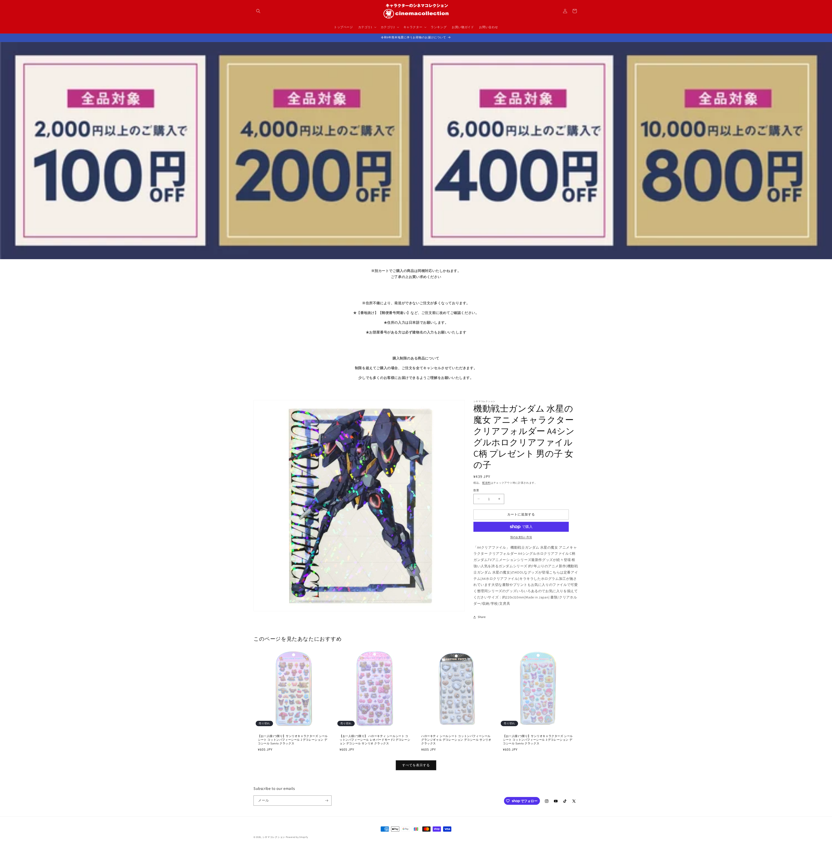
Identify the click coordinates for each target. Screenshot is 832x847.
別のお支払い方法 (521, 537)
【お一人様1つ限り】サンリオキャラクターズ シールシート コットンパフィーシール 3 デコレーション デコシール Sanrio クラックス (538, 739)
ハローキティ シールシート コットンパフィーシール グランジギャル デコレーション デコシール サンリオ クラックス (456, 739)
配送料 (486, 482)
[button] (258, 11)
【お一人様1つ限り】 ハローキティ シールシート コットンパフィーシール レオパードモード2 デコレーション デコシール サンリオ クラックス (375, 739)
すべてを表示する (416, 765)
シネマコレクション (273, 837)
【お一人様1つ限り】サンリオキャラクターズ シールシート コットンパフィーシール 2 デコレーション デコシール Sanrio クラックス (293, 739)
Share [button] (482, 617)
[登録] (326, 800)
